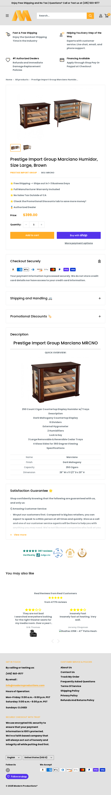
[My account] (100, 15)
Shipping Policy (70, 690)
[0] (106, 15)
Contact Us (68, 672)
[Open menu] (7, 15)
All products (21, 79)
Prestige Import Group (23, 172)
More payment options (79, 243)
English (11, 757)
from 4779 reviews (55, 602)
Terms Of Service (71, 686)
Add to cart (32, 235)
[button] (53, 641)
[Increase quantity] (41, 225)
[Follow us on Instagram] (8, 770)
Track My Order (70, 676)
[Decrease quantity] (26, 225)
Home (9, 79)
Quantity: (15, 224)
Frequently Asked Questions (78, 681)
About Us (66, 667)
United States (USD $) (35, 757)
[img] (55, 598)
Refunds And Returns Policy (77, 700)
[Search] (90, 16)
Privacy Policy (69, 695)
